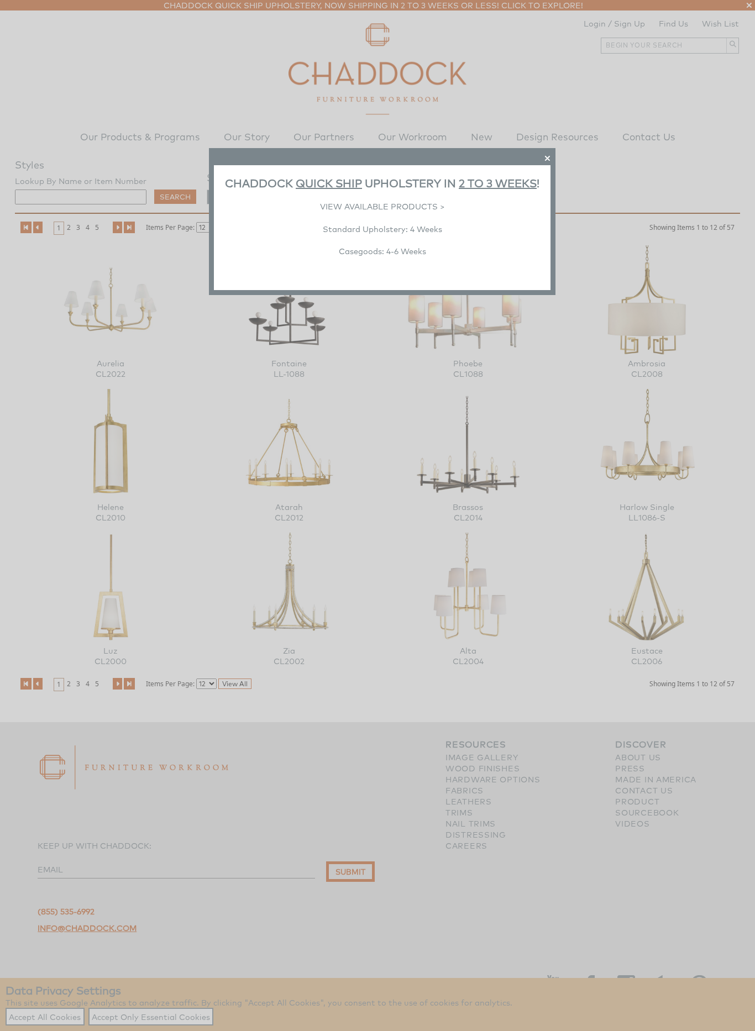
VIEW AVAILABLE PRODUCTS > (382, 206)
